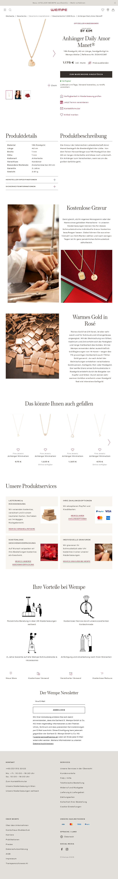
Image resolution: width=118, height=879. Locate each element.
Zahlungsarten (67, 797)
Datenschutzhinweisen (43, 744)
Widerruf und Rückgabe (71, 787)
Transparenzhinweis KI (17, 863)
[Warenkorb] (113, 10)
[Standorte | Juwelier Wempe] (108, 9)
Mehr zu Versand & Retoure (22, 529)
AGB (8, 854)
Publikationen (12, 839)
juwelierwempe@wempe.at (46, 737)
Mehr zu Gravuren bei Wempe (76, 561)
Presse (9, 844)
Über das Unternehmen (17, 825)
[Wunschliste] (102, 9)
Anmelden (59, 710)
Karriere (10, 835)
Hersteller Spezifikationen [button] (21, 180)
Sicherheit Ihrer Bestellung (73, 802)
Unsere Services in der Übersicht (76, 768)
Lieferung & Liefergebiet (72, 792)
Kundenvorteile (67, 773)
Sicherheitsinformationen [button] (21, 186)
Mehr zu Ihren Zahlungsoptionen (77, 517)
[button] (74, 103)
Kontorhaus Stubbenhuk (18, 830)
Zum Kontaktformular (16, 781)
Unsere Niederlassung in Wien (20, 786)
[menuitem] (4, 9)
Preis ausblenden (101, 63)
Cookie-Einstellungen (70, 807)
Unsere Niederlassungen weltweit (22, 791)
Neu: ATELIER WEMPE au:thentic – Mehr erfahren (59, 3)
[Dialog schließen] (116, 2)
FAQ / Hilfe (66, 778)
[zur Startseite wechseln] (59, 9)
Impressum (11, 858)
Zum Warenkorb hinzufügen (86, 74)
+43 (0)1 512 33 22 (16, 768)
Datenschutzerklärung (17, 849)
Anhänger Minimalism (18, 456)
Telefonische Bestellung (72, 783)
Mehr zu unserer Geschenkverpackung (23, 563)
